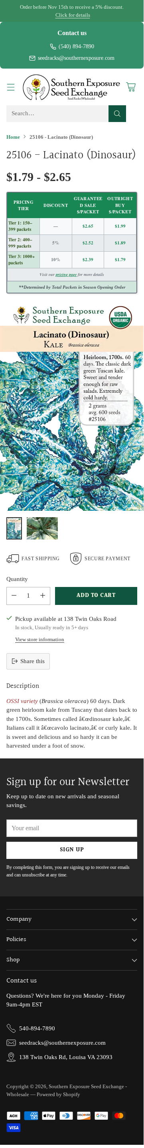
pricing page (66, 274)
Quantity (17, 579)
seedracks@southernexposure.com (76, 58)
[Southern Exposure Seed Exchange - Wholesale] (72, 87)
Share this (32, 661)
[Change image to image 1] (14, 528)
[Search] (117, 113)
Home (13, 137)
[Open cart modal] (130, 87)
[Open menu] (10, 87)
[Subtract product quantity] (14, 596)
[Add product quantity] (43, 596)
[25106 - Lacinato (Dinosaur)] (72, 407)
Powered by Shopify (58, 1094)
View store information (39, 639)
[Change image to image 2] (42, 528)
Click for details (72, 15)
